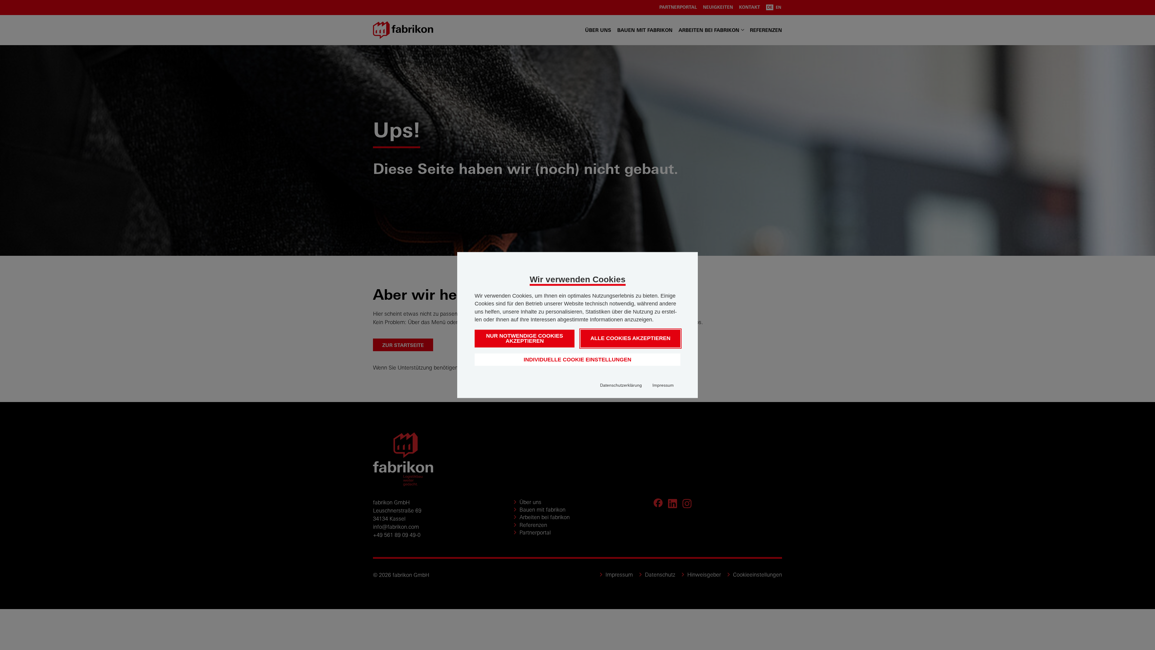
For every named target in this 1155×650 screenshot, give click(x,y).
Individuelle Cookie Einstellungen (577, 359)
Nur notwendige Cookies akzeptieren (524, 338)
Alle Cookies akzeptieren (630, 338)
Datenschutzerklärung (621, 385)
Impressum (663, 385)
